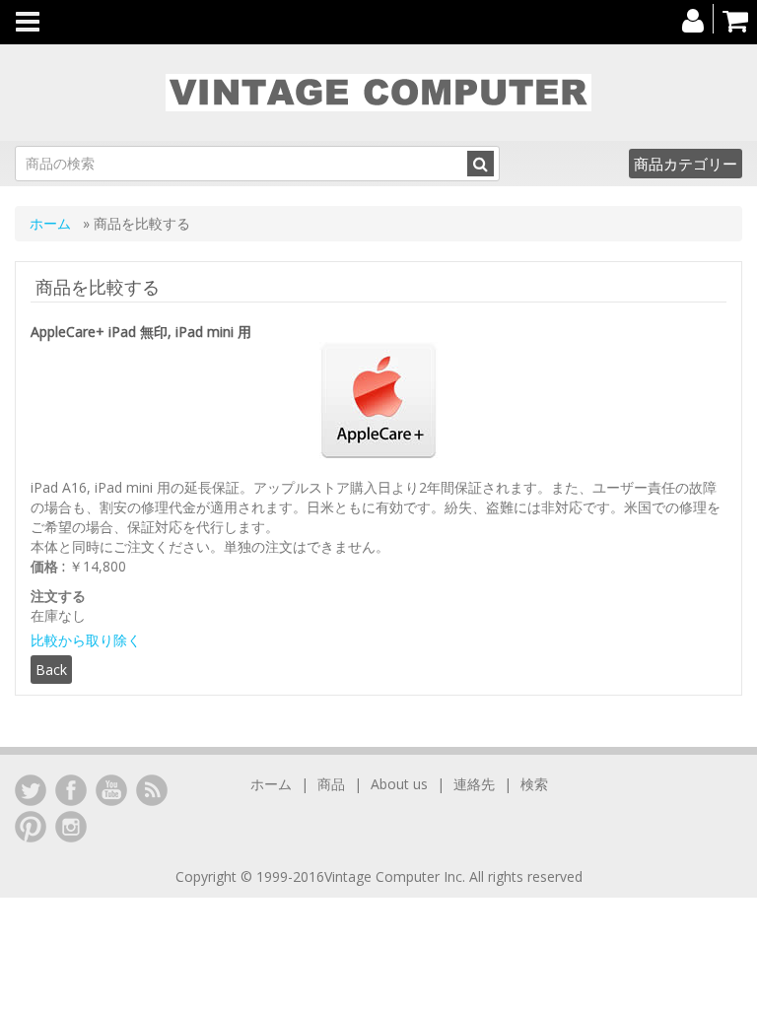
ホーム (52, 223)
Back (51, 669)
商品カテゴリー (685, 163)
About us (399, 783)
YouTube (111, 790)
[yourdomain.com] (378, 92)
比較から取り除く (86, 640)
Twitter (30, 790)
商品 (331, 783)
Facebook (71, 790)
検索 (534, 783)
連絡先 (474, 783)
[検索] (480, 163)
